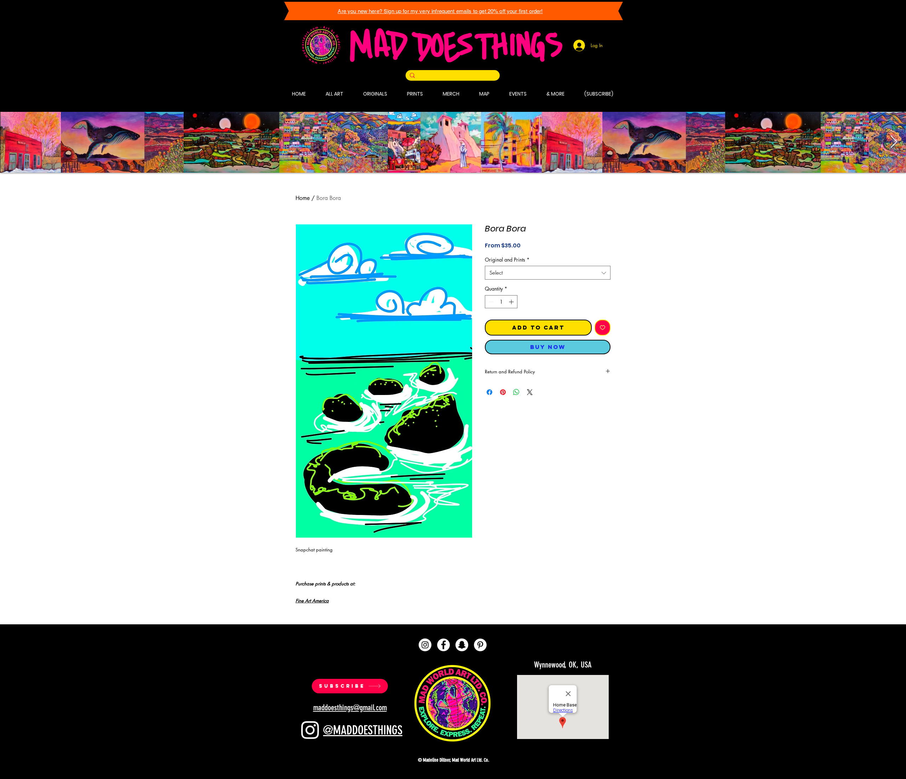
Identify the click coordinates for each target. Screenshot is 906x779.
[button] (611, 692)
